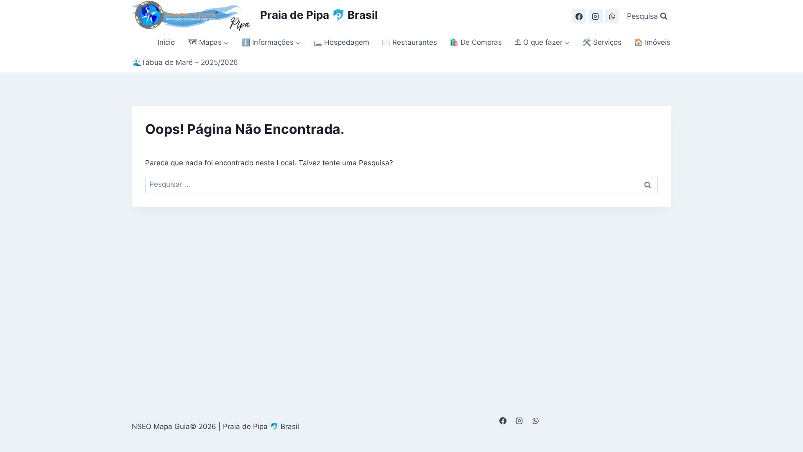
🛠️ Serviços (601, 42)
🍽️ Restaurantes (409, 42)
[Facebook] (579, 16)
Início (166, 42)
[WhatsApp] (612, 16)
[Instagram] (595, 16)
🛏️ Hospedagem (341, 42)
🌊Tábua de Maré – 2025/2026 (185, 62)
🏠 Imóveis (652, 42)
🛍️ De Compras (476, 42)
